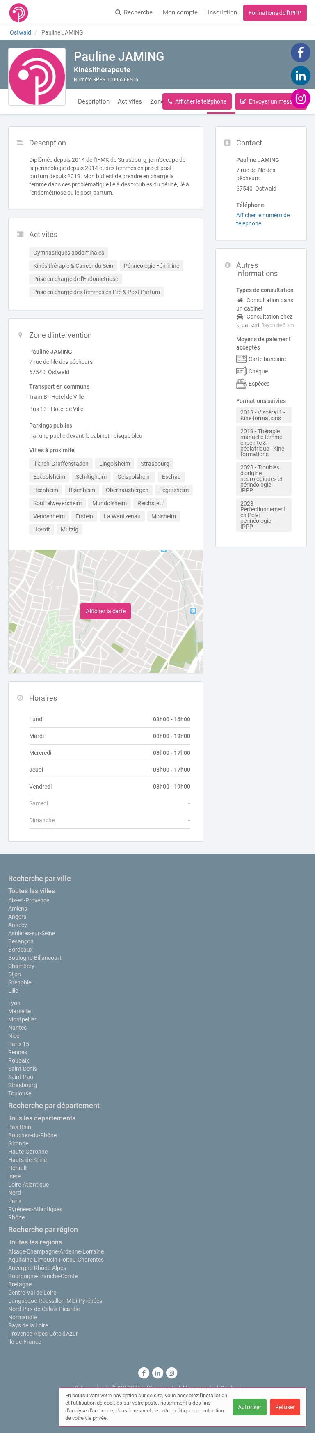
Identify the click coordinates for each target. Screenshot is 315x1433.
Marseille (19, 1011)
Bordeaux (20, 949)
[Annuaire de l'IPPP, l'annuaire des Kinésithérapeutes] (18, 12)
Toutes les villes (31, 891)
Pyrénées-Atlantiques (35, 1209)
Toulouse (19, 1093)
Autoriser (249, 1407)
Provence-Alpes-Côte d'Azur (43, 1333)
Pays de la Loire (28, 1325)
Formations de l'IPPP (275, 12)
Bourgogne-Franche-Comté (43, 1276)
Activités (130, 101)
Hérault (17, 1168)
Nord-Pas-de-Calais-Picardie (44, 1309)
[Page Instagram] (300, 98)
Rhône (16, 1217)
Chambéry (21, 966)
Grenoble (19, 982)
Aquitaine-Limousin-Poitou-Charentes (56, 1259)
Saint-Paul (21, 1077)
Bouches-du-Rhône (32, 1135)
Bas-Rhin (19, 1127)
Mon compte (180, 12)
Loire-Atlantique (28, 1184)
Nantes (17, 1027)
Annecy (17, 925)
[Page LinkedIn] (300, 75)
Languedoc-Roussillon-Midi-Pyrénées (55, 1300)
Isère (14, 1176)
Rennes (17, 1052)
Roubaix (18, 1060)
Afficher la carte (106, 611)
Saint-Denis (22, 1068)
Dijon (14, 974)
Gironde (18, 1143)
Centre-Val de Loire (32, 1292)
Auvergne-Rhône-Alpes (37, 1268)
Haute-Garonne (28, 1151)
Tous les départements (41, 1118)
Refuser (285, 1407)
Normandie (22, 1317)
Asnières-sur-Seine (31, 933)
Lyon (14, 1003)
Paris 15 (18, 1044)
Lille (13, 990)
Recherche (138, 12)
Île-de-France (24, 1342)
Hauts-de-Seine (27, 1160)
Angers (17, 916)
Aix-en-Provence (28, 900)
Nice (13, 1036)
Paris (14, 1201)
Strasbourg (22, 1085)
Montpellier (22, 1019)
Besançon (21, 941)
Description (94, 101)
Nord (14, 1192)
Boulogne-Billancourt (35, 958)
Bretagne (20, 1284)
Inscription (222, 12)
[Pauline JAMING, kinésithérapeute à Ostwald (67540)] (37, 76)
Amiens (17, 908)
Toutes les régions (35, 1242)
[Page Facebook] (300, 52)
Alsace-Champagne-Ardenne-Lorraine (56, 1251)
